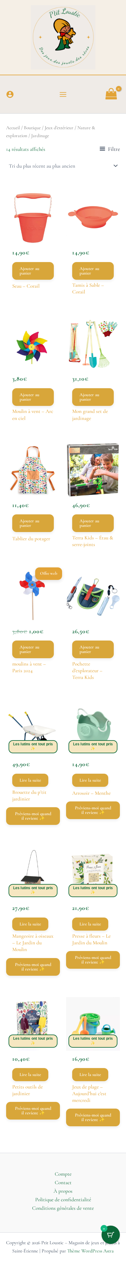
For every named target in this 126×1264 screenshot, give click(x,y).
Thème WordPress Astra (90, 1251)
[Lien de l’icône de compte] (10, 94)
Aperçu (33, 233)
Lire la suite (30, 780)
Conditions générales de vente (63, 1208)
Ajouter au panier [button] (29, 271)
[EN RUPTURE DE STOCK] (33, 729)
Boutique (32, 127)
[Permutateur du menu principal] (63, 94)
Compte (63, 1174)
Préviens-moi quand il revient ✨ (33, 816)
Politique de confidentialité (63, 1199)
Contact (63, 1182)
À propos (63, 1191)
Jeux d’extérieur (59, 127)
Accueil (13, 127)
